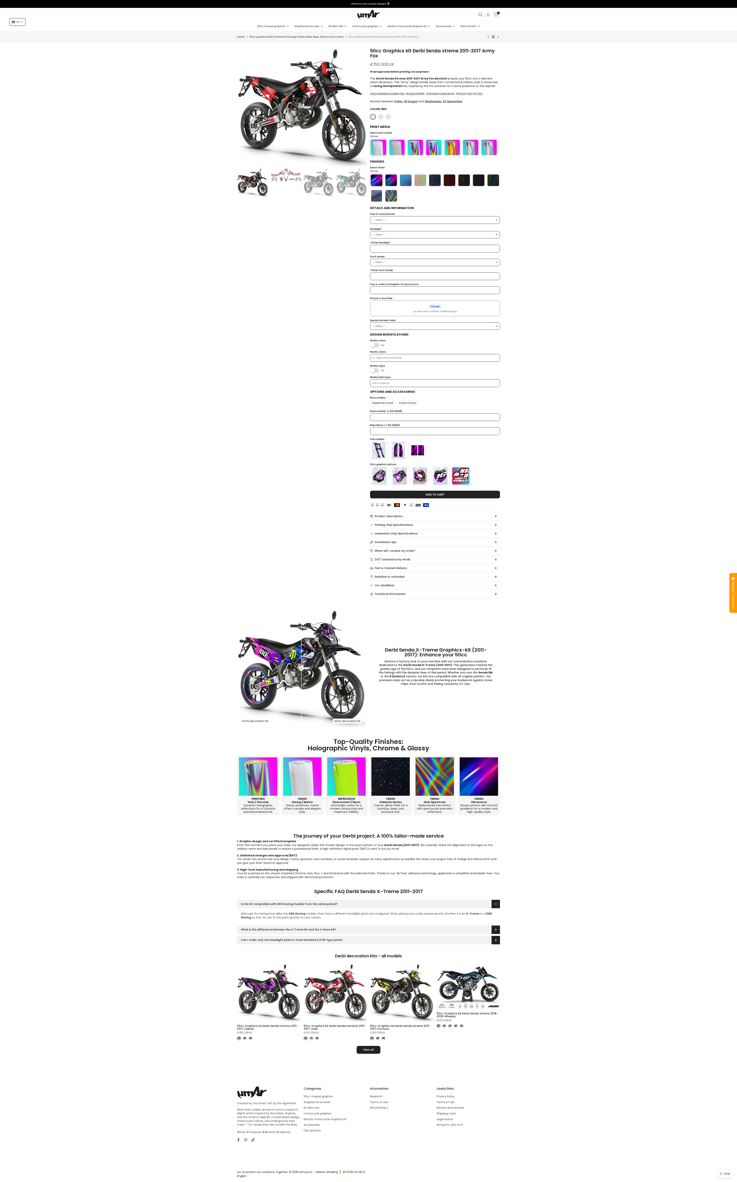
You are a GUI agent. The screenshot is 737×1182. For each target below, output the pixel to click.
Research (376, 1096)
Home (241, 37)
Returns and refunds (450, 1108)
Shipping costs (446, 1113)
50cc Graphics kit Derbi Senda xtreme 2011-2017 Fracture (400, 1028)
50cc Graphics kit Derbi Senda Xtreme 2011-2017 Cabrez (267, 1028)
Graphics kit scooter (317, 1102)
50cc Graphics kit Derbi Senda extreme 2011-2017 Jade (335, 1028)
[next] (359, 107)
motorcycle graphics (318, 1113)
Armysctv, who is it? (450, 1125)
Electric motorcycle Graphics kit (325, 1119)
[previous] (245, 107)
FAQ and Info (312, 1130)
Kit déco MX (311, 1108)
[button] (17, 22)
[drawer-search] (480, 14)
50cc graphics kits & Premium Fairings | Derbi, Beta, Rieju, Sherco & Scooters (297, 37)
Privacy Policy (446, 1096)
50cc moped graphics (318, 1096)
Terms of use (379, 1102)
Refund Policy (379, 1108)
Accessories (312, 1125)
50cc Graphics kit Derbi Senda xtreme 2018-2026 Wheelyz (467, 1015)
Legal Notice (445, 1119)
